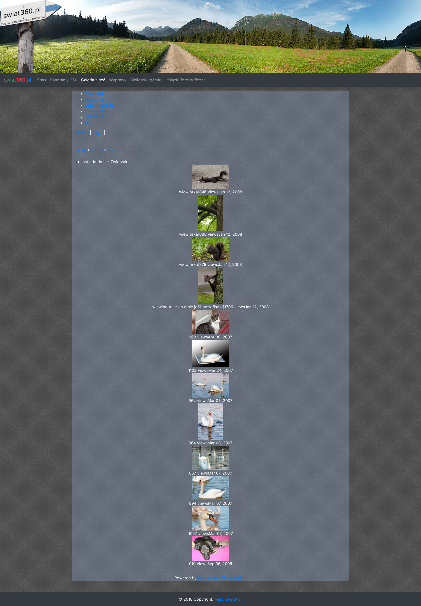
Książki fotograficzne (186, 79)
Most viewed (97, 111)
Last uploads (97, 99)
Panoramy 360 (63, 79)
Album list (94, 93)
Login (97, 132)
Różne (97, 150)
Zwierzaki (117, 150)
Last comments (99, 105)
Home (83, 132)
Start (42, 79)
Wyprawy (117, 79)
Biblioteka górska (146, 79)
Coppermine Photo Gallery (222, 577)
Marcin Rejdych (228, 599)
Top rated (94, 116)
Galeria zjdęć (93, 79)
